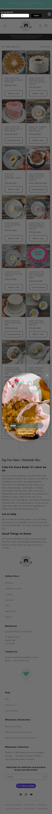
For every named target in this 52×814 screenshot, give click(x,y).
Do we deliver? (7, 12)
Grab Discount (26, 433)
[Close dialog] (47, 375)
